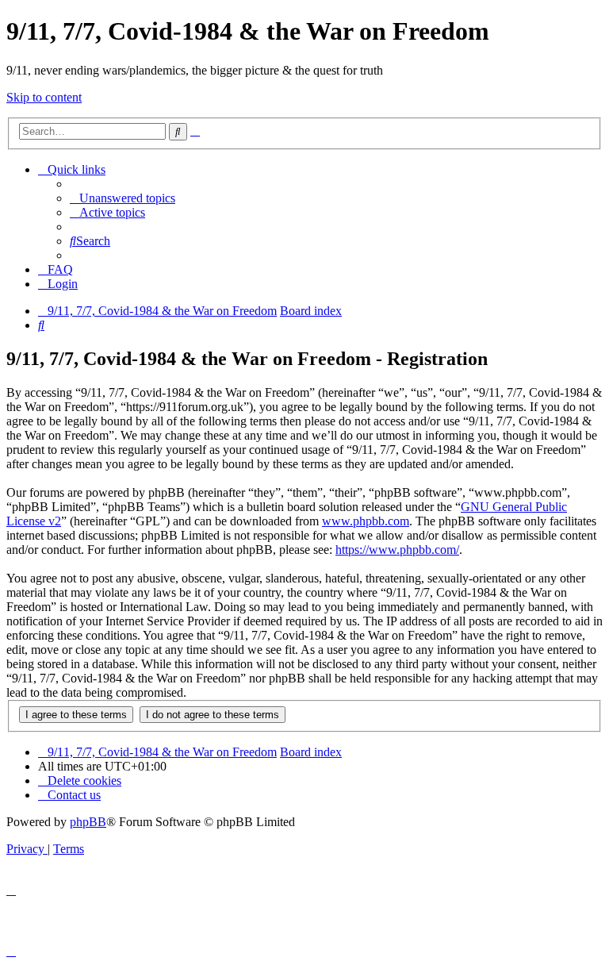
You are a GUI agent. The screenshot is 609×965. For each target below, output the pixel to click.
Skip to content (44, 97)
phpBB (88, 822)
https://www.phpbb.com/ (397, 549)
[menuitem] (122, 198)
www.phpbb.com (365, 521)
